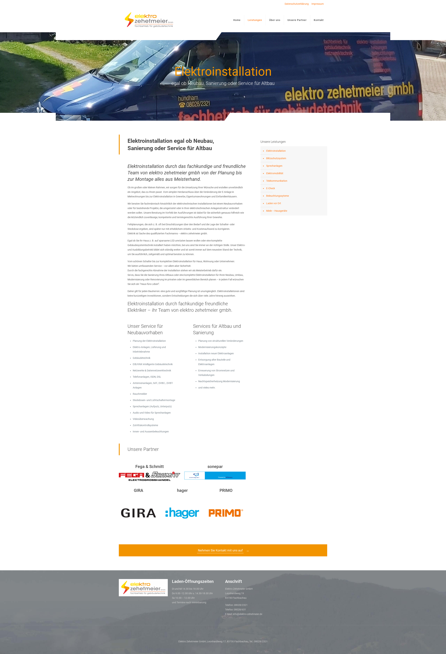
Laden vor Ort (273, 203)
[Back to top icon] (223, 632)
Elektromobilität (274, 173)
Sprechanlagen (274, 165)
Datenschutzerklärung (297, 3)
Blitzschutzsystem (276, 158)
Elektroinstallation (276, 150)
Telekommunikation (276, 180)
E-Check (270, 188)
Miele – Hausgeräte (276, 210)
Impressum (318, 3)
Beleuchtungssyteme (277, 195)
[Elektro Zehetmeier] (149, 20)
